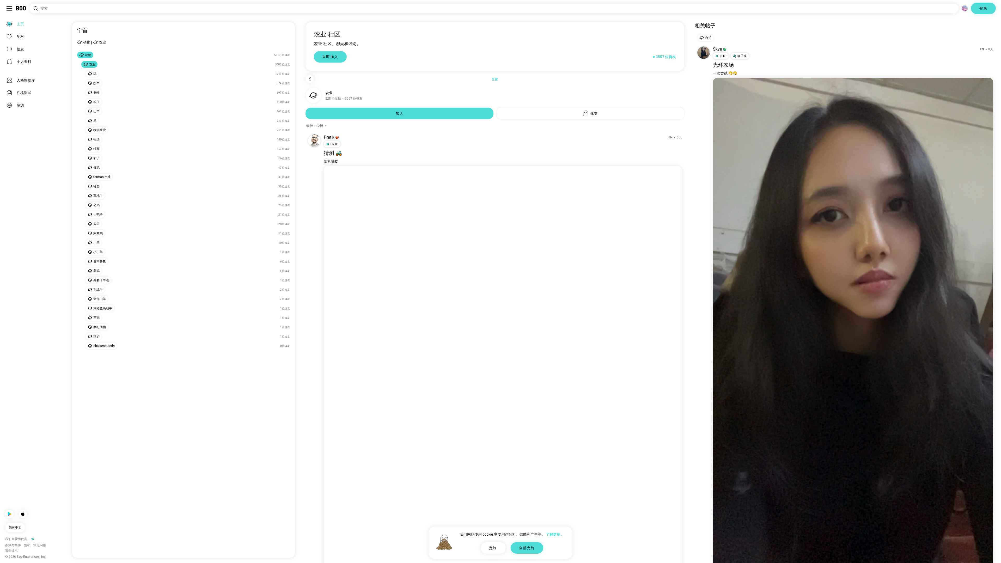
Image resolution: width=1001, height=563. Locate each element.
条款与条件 (510, 552)
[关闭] (11, 11)
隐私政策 (527, 552)
